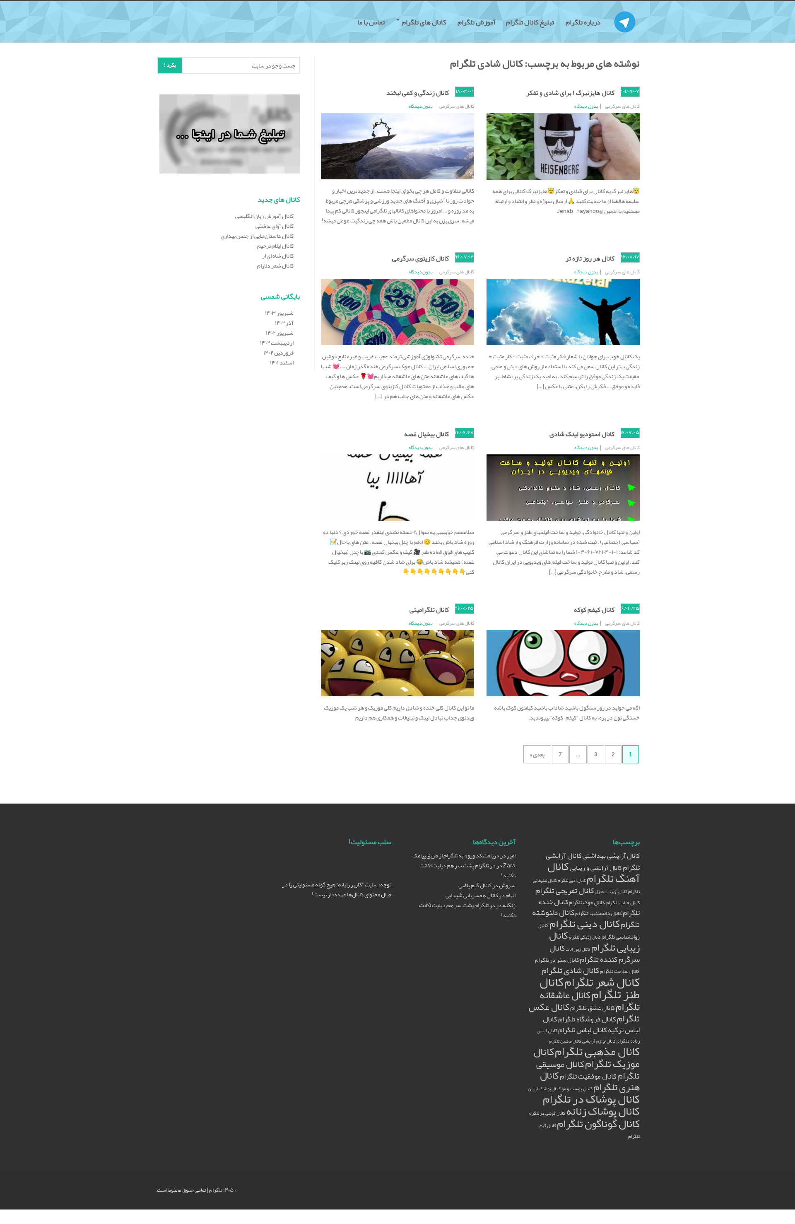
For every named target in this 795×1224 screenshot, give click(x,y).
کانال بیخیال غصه (426, 434)
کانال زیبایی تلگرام (594, 941)
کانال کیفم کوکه (594, 609)
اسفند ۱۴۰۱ (282, 362)
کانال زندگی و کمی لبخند (417, 92)
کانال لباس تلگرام (582, 1030)
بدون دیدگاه (586, 106)
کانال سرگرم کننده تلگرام (594, 953)
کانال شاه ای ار (278, 255)
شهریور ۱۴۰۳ (279, 313)
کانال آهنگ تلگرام (593, 872)
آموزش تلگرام (477, 22)
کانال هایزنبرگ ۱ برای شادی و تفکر (570, 92)
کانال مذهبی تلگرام (597, 1051)
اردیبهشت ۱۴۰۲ (277, 342)
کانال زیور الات (578, 949)
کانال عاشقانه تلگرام (590, 1000)
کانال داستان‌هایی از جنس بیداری (257, 235)
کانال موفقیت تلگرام (588, 1076)
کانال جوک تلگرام (587, 902)
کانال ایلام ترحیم (275, 245)
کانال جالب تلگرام (623, 902)
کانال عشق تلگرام (592, 1007)
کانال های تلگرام (423, 22)
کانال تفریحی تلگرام (564, 890)
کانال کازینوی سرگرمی (420, 258)
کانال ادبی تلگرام (572, 880)
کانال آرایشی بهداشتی (611, 855)
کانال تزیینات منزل (611, 891)
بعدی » (537, 754)
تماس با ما (371, 22)
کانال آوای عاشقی (274, 226)
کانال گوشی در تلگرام (547, 1113)
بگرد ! (170, 65)
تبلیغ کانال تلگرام (530, 22)
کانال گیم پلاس (474, 885)
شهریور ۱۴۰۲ (280, 332)
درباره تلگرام (584, 22)
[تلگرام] (625, 11)
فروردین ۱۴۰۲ (278, 352)
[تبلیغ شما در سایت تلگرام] (229, 135)
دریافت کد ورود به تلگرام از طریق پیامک (455, 855)
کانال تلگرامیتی (429, 609)
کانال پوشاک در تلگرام (591, 1099)
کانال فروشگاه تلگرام (587, 1019)
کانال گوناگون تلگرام (598, 1123)
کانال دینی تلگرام (584, 923)
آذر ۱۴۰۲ (284, 322)
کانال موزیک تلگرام (586, 1057)
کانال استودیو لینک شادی (581, 434)
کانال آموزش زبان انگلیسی (264, 216)
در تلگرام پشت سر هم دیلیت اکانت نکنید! (467, 870)
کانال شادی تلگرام (570, 970)
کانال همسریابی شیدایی (472, 895)
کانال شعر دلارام (275, 265)
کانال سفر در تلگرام (557, 960)
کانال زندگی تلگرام (585, 937)
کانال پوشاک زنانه (603, 1111)
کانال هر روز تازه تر (590, 258)
